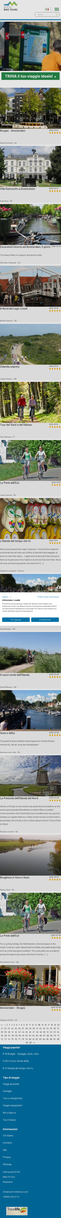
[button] (6, 596)
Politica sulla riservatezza (48, 596)
